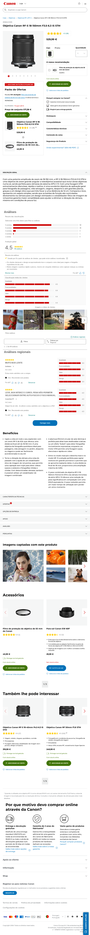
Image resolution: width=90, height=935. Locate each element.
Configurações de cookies (13, 908)
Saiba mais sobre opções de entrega (16, 850)
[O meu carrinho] (79, 3)
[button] (8, 76)
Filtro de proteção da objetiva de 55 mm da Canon (72, 69)
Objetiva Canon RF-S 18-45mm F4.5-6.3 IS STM (23, 728)
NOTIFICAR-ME (57, 668)
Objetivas (12, 18)
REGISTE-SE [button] (10, 893)
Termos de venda (10, 903)
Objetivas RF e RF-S (24, 18)
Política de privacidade (31, 903)
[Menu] (85, 3)
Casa (4, 18)
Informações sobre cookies (55, 903)
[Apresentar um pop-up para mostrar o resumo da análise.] (36, 128)
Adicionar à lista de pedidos (58, 90)
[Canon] (9, 3)
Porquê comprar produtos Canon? (71, 843)
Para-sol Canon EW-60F (58, 629)
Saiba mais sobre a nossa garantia (43, 847)
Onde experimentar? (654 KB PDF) (61, 148)
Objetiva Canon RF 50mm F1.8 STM (63, 727)
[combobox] (45, 10)
